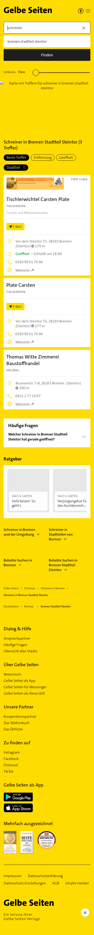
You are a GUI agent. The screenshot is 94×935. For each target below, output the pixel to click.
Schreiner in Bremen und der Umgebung (19, 532)
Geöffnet (66, 157)
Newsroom (12, 674)
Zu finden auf (17, 743)
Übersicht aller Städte (20, 651)
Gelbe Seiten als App (19, 680)
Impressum (12, 876)
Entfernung (43, 157)
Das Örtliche (13, 729)
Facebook (11, 759)
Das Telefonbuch (16, 723)
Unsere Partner (18, 707)
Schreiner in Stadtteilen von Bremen (61, 534)
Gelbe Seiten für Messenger (25, 687)
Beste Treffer (16, 157)
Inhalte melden (77, 883)
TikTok (8, 771)
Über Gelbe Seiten (21, 665)
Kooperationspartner (20, 716)
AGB (55, 883)
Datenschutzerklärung (45, 876)
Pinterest (11, 765)
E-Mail (17, 227)
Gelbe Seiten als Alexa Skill (24, 693)
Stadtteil (14, 167)
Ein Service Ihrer (22, 916)
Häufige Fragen (15, 645)
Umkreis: (14, 72)
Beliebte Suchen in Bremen (18, 562)
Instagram (12, 752)
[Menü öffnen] (88, 10)
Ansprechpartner (17, 638)
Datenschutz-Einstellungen (25, 883)
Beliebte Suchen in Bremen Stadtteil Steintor (63, 565)
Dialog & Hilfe (17, 629)
